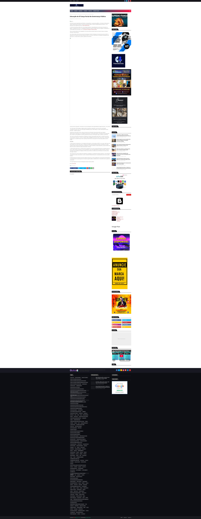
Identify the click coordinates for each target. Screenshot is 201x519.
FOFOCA (85, 453)
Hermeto (71, 463)
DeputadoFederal (85, 444)
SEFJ (86, 504)
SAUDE (87, 497)
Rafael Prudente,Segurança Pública (75, 492)
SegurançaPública (79, 507)
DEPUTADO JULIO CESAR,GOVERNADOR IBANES (77, 437)
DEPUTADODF (80, 444)
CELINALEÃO (84, 418)
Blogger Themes (78, 517)
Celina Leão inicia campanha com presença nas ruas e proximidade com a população (123, 154)
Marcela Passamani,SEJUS (74, 478)
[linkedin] (128, 370)
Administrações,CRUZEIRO (74, 403)
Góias (71, 457)
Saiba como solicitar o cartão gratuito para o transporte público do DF (123, 149)
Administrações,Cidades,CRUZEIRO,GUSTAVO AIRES (78, 401)
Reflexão (76, 494)
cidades (86, 421)
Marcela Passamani (79, 476)
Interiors (71, 466)
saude (83, 497)
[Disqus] (90, 211)
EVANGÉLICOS (72, 453)
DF (75, 447)
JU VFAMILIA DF (72, 471)
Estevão (85, 452)
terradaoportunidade (73, 510)
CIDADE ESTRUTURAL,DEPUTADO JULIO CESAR (77, 421)
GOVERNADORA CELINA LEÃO (74, 460)
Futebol (77, 455)
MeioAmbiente (85, 481)
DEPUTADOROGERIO (80, 445)
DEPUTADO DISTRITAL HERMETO (75, 432)
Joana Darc (84, 466)
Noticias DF (76, 14)
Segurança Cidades (82, 505)
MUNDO (83, 483)
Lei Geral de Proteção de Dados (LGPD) (90, 29)
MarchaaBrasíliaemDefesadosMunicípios (76, 479)
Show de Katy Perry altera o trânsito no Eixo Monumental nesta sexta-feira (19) (123, 168)
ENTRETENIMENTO (80, 450)
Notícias (71, 484)
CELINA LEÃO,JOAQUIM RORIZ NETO (75, 418)
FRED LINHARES (72, 455)
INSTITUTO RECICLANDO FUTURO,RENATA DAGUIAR (78, 465)
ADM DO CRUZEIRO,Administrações (75, 379)
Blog (78, 414)
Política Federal (85, 487)
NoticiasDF (80, 484)
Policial (74, 487)
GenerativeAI (84, 455)
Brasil (81, 414)
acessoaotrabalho (78, 377)
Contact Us (125, 517)
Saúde (71, 499)
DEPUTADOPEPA (72, 445)
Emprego (75, 450)
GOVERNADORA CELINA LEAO (74, 458)
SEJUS (84, 507)
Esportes (81, 452)
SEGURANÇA (76, 505)
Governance (82, 460)
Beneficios (71, 414)
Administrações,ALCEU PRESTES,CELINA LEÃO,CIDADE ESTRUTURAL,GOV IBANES (78, 390)
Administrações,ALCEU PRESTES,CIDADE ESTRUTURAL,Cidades (76, 394)
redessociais (72, 494)
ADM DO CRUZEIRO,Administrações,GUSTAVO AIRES (78, 380)
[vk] (126, 325)
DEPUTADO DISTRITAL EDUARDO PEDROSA (76, 431)
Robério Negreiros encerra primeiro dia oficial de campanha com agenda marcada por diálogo (123, 140)
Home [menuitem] (72, 10)
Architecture (81, 413)
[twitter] (126, 1)
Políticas (84, 489)
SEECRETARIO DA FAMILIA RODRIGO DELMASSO (77, 504)
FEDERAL (81, 453)
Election (71, 450)
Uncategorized (72, 512)
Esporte (78, 452)
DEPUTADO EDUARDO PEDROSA (75, 434)
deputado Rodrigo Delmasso (74, 440)
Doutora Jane (83, 447)
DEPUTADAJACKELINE (73, 427)
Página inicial (72, 14)
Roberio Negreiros (73, 497)
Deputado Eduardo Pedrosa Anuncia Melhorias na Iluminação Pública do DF (123, 159)
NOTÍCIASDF (85, 484)
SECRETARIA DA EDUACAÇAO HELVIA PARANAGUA (81, 499)
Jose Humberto (72, 470)
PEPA (71, 487)
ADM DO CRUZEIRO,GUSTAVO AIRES (75, 384)
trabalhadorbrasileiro (81, 510)
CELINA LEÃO (76, 416)
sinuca (87, 507)
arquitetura (85, 413)
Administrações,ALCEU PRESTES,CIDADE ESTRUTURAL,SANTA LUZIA (79, 395)
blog (75, 414)
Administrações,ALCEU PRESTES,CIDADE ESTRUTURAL (78, 392)
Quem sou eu (76, 491)
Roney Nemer (79, 497)
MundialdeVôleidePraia (73, 483)
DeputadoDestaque (73, 444)
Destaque (85, 445)
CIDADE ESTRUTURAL (77, 419)
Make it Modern (72, 476)
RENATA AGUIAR (81, 494)
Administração (84, 384)
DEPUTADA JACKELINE (78, 426)
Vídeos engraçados (73, 513)
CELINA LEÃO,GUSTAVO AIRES (83, 416)
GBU (80, 455)
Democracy (72, 426)
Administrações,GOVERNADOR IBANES (76, 408)
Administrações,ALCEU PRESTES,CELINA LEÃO (77, 388)
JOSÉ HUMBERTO (84, 470)
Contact (74, 0)
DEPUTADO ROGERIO (83, 440)
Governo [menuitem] (80, 10)
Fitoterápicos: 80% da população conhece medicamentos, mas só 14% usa (124, 135)
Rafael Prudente (81, 491)
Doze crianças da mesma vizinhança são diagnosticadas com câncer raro (124, 145)
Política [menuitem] (90, 10)
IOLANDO (75, 466)
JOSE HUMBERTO (78, 470)
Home (71, 0)
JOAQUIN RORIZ (80, 468)
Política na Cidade (73, 489)
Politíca (78, 487)
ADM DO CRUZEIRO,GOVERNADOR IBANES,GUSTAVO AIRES (79, 382)
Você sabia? (83, 513)
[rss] (116, 322)
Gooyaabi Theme (88, 517)
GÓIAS (74, 457)
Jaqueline (79, 466)
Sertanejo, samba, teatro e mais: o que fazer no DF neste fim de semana (102, 382)
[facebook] (125, 1)
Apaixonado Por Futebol (74, 413)
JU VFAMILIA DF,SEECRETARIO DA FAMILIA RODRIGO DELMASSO (77, 473)
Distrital (78, 447)
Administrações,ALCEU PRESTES (75, 387)
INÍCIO (122, 517)
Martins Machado (73, 481)
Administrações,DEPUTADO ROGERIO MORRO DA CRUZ (78, 406)
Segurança (71, 505)
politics (71, 491)
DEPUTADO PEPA (72, 439)
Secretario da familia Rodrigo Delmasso (76, 500)
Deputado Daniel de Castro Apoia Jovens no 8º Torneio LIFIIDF (124, 163)
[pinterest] (130, 1)
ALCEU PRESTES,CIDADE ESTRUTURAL (75, 411)
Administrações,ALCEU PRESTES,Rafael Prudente (77, 398)
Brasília (71, 416)
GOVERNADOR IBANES (80, 457)
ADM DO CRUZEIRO (85, 377)
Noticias (87, 483)
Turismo (87, 510)
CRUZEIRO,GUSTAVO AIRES (80, 424)
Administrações (72, 385)
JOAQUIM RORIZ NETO (73, 468)
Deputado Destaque (73, 429)
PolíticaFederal (79, 489)
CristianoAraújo (72, 424)
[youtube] (116, 327)
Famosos (77, 453)
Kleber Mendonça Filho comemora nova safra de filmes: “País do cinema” (102, 378)
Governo (86, 460)
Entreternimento (72, 452)
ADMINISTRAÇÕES (79, 385)
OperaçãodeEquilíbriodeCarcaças (75, 486)
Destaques (72, 447)
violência (78, 513)
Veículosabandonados (79, 512)
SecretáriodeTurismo (73, 502)
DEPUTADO (79, 427)
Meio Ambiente (79, 481)
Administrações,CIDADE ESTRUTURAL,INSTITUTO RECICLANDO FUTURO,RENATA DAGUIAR (77, 400)
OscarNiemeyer (84, 486)
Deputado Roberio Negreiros (81, 439)
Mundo (80, 483)
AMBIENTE (83, 411)
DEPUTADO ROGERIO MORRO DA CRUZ (76, 442)
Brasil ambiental (85, 414)
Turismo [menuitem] (85, 10)
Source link (74, 163)
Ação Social (72, 377)
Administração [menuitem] (96, 10)
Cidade (71, 419)
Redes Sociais (84, 492)
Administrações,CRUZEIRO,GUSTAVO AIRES (76, 405)
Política (81, 487)
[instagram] (128, 1)
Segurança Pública (73, 507)
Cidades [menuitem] (75, 10)
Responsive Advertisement (121, 338)
